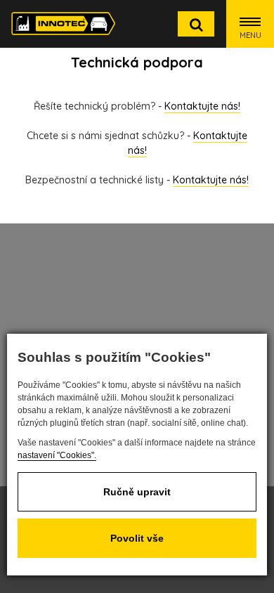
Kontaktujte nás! (202, 106)
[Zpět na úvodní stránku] (63, 23)
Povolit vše (137, 538)
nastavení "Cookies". (57, 455)
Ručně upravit (137, 491)
